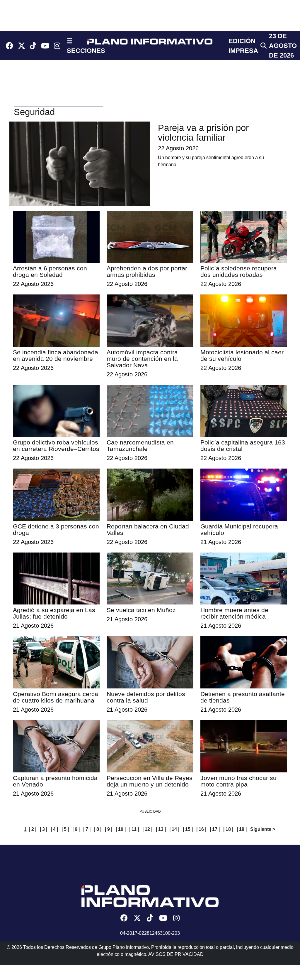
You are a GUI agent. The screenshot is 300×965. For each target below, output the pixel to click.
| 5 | (65, 829)
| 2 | (32, 829)
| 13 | (161, 829)
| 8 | (97, 829)
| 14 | (174, 829)
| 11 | (134, 829)
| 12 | (147, 829)
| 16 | (201, 829)
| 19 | (242, 829)
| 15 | (188, 829)
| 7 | (87, 829)
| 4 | (54, 829)
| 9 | (108, 829)
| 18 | (228, 829)
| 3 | (43, 829)
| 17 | (215, 829)
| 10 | (121, 829)
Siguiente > (262, 829)
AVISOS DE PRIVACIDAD (176, 954)
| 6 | (76, 829)
